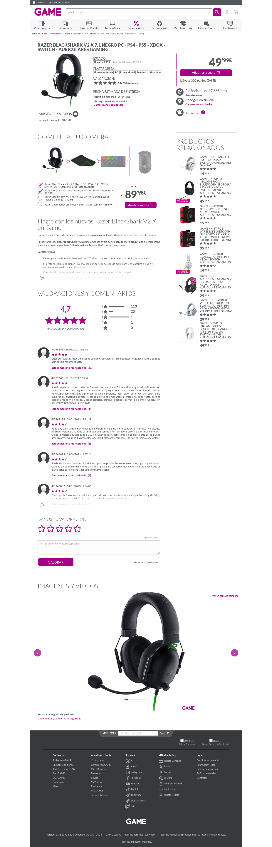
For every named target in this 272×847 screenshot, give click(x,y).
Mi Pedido (96, 782)
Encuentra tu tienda (63, 764)
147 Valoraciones (128, 83)
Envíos (94, 777)
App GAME (59, 773)
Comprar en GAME (101, 764)
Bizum (166, 766)
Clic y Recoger (98, 769)
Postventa (96, 786)
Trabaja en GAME (62, 760)
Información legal (206, 764)
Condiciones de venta (208, 760)
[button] (217, 12)
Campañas (58, 782)
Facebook (135, 777)
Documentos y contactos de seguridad (59, 718)
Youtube (135, 783)
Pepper (167, 772)
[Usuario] (227, 12)
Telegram (135, 794)
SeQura (167, 777)
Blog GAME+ (137, 800)
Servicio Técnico (99, 794)
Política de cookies (206, 773)
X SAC (133, 766)
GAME (47, 12)
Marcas (57, 786)
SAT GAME (59, 777)
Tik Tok (134, 789)
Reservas (96, 773)
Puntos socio (170, 789)
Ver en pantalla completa (225, 595)
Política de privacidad (208, 769)
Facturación (97, 790)
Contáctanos (98, 760)
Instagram (136, 772)
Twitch (133, 806)
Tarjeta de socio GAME (65, 769)
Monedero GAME (173, 783)
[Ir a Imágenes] (75, 114)
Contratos (202, 777)
